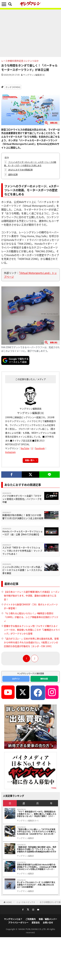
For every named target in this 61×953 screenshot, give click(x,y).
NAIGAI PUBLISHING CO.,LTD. (32, 929)
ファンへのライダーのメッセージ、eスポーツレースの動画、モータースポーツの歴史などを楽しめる (30, 164)
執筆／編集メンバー (48, 918)
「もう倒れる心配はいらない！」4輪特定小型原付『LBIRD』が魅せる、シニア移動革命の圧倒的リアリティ (31, 617)
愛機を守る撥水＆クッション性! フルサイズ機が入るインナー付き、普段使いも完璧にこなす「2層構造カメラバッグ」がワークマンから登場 (32, 629)
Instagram (10, 452)
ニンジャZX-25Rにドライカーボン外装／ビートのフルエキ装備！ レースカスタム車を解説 (22, 570)
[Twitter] (30, 474)
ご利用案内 (30, 918)
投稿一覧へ (29, 460)
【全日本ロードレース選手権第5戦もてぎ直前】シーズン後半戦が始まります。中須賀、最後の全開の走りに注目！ (31, 595)
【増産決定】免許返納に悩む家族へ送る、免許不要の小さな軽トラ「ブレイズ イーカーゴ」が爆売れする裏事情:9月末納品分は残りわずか (36, 849)
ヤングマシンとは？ (13, 918)
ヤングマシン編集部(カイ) (28, 821)
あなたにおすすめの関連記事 (19, 169)
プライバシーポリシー (18, 922)
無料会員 (44, 678)
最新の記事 (11, 174)
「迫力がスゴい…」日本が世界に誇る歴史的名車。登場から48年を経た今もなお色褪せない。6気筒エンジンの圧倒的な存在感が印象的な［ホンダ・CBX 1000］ (31, 642)
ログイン (16, 678)
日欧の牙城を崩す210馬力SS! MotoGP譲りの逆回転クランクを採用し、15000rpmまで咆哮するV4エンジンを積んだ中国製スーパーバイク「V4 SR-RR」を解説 (36, 866)
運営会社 (36, 922)
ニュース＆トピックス (25, 902)
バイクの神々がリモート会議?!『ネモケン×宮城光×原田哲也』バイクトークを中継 (22, 498)
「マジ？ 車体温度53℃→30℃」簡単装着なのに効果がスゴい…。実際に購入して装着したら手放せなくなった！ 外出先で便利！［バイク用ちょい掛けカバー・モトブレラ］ (36, 813)
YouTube (24, 448)
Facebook (40, 448)
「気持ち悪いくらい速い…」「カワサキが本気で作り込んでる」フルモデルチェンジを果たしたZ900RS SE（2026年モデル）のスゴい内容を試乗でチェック (36, 831)
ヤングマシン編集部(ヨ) (34, 74)
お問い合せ (48, 922)
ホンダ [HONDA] (12, 87)
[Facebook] (11, 474)
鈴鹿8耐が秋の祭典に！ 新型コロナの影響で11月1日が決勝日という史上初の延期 (22, 517)
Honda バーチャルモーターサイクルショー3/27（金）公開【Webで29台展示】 (22, 533)
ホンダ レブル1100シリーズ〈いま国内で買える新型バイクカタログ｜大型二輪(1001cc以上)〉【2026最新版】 (36, 884)
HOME (9, 902)
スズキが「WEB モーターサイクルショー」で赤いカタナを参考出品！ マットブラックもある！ (22, 550)
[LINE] (49, 474)
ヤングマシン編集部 (25, 838)
